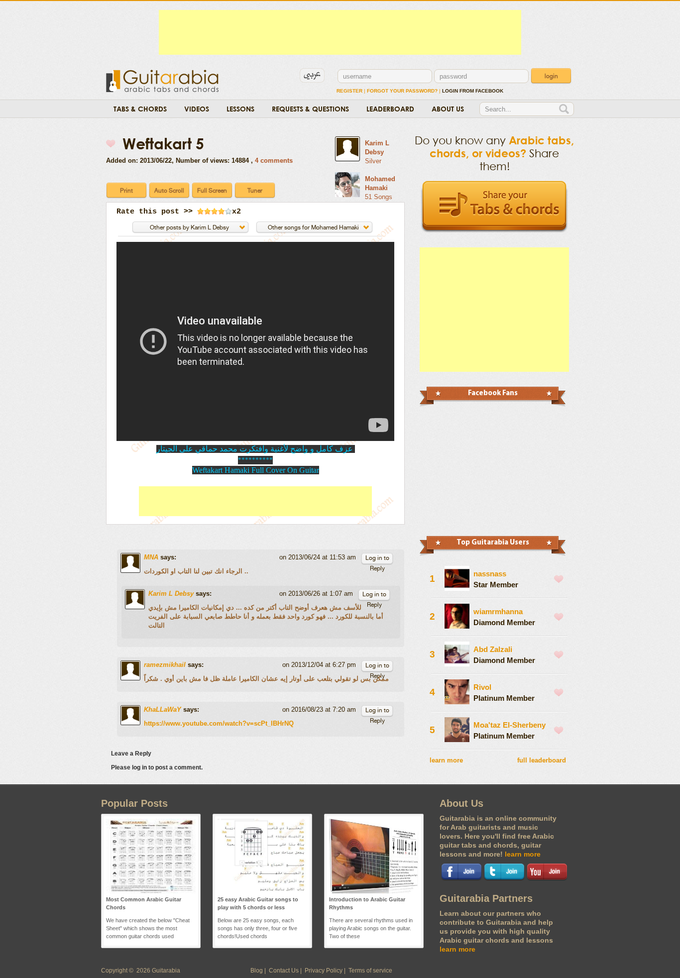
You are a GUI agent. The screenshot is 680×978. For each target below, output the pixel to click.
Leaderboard (390, 109)
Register (349, 91)
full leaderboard (541, 760)
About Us (448, 109)
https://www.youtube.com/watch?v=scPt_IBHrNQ (219, 723)
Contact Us (284, 970)
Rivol (482, 687)
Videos (196, 109)
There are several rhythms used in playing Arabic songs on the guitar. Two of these (371, 928)
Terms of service (370, 970)
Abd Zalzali (492, 649)
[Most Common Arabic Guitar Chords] (151, 891)
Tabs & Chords (140, 109)
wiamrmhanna (498, 611)
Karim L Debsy (171, 593)
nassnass (489, 573)
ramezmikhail (165, 664)
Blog (256, 970)
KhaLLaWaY (162, 709)
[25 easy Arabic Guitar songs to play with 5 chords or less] (262, 891)
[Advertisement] (340, 32)
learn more (446, 760)
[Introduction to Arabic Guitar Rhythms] (374, 891)
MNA (151, 557)
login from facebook (472, 91)
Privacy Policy (323, 970)
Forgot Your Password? (402, 91)
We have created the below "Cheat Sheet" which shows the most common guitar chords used (148, 928)
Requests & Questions (310, 109)
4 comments (274, 160)
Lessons (240, 109)
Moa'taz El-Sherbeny (509, 725)
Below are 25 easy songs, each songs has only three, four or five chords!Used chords (257, 928)
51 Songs (378, 197)
